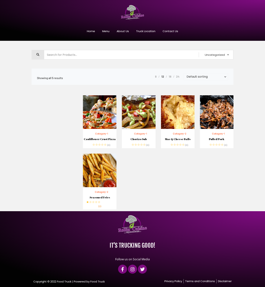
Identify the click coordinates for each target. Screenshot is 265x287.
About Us (123, 31)
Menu (105, 31)
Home (91, 31)
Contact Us (170, 31)
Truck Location (145, 31)
